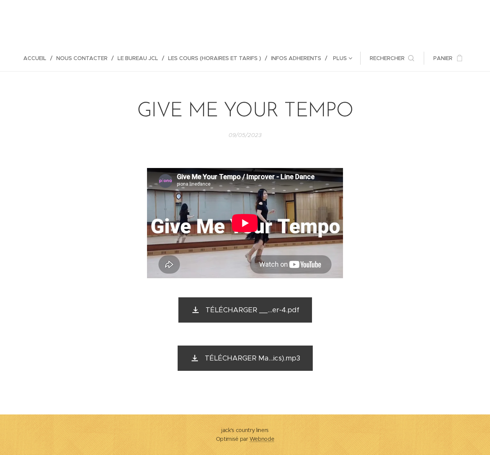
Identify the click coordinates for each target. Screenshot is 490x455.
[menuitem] (37, 58)
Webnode (262, 438)
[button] (392, 58)
